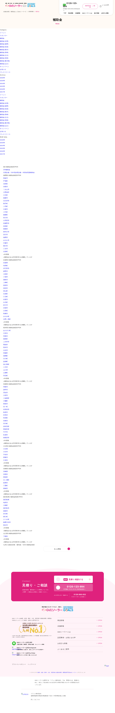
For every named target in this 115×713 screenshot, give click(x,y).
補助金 (2, 38)
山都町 (5, 373)
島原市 (5, 412)
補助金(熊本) (4, 50)
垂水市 (5, 525)
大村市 (5, 395)
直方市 (5, 234)
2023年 (2, 86)
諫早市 (5, 390)
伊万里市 (6, 268)
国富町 (5, 477)
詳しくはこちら (35, 699)
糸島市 (5, 186)
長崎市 (5, 421)
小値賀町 (6, 398)
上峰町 (5, 282)
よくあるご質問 (63, 649)
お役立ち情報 (80, 643)
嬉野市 (5, 271)
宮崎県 (5, 471)
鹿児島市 (6, 508)
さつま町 (6, 519)
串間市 (5, 474)
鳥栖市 (5, 313)
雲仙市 (5, 392)
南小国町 (6, 364)
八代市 (5, 367)
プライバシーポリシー (19, 664)
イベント (3, 33)
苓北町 (5, 375)
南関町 (5, 356)
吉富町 (5, 251)
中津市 (5, 460)
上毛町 (5, 206)
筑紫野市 (6, 223)
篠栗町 (5, 215)
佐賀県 (5, 263)
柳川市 (5, 246)
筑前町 (5, 226)
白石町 (5, 302)
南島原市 (6, 437)
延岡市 (5, 483)
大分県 (5, 449)
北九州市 (6, 201)
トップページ (32, 664)
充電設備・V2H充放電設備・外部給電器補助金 (19, 172)
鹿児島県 (6, 500)
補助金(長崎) (4, 52)
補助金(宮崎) (4, 58)
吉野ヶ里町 (7, 319)
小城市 (5, 277)
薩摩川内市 (7, 522)
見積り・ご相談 (99, 706)
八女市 (5, 249)
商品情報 (80, 620)
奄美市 (5, 502)
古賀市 (5, 209)
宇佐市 (5, 454)
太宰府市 (6, 220)
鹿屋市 (5, 511)
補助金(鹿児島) (5, 61)
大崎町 (5, 505)
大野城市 (6, 192)
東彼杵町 (6, 429)
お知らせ (3, 69)
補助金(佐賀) (4, 47)
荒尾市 (5, 336)
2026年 (2, 78)
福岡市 (5, 237)
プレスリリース (5, 72)
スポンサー (3, 35)
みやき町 (6, 316)
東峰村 (5, 229)
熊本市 (5, 347)
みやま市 (6, 240)
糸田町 (5, 184)
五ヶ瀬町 (6, 480)
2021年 (2, 92)
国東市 (5, 457)
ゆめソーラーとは (80, 632)
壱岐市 (5, 387)
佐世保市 (6, 409)
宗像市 (5, 243)
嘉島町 (5, 339)
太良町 (5, 311)
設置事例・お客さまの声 (80, 637)
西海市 (5, 404)
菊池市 (5, 344)
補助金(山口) (4, 64)
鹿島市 (5, 280)
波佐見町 (6, 426)
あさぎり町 (7, 330)
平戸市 (5, 432)
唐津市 (5, 285)
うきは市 (6, 189)
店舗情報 (80, 626)
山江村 (5, 370)
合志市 (5, 350)
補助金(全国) (4, 41)
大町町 (5, 274)
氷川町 (5, 358)
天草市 (5, 333)
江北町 (5, 296)
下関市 (5, 536)
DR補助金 (6, 170)
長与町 (5, 423)
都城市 (5, 488)
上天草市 (6, 342)
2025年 (2, 81)
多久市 (5, 305)
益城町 (5, 361)
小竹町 (5, 212)
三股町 (5, 485)
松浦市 (5, 435)
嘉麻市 (5, 198)
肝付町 (5, 514)
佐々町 (5, 407)
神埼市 (5, 288)
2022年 (2, 89)
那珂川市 (6, 232)
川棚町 (5, 401)
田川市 (5, 218)
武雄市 (5, 308)
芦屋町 (5, 181)
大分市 (5, 452)
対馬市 (5, 415)
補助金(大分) (4, 55)
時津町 (5, 418)
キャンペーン (4, 66)
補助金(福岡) (4, 44)
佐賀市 (5, 299)
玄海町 (5, 294)
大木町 (5, 195)
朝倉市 (5, 178)
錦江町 (5, 516)
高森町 (5, 353)
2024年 (2, 83)
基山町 (5, 291)
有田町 (5, 265)
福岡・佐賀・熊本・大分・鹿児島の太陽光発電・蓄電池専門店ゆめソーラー (57, 672)
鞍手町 (5, 203)
